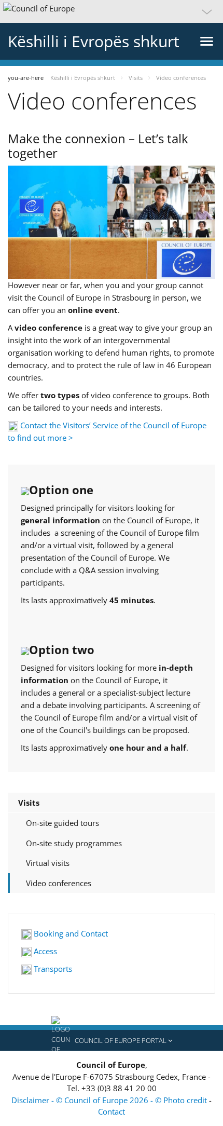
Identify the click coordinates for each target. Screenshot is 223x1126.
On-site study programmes (74, 843)
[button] (111, 11)
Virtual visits (47, 863)
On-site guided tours (62, 823)
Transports (52, 969)
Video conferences (58, 883)
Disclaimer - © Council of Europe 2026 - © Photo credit (110, 1100)
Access (44, 951)
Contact (111, 1111)
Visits (28, 802)
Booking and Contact (70, 933)
